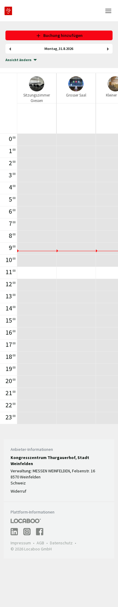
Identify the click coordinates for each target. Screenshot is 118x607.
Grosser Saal (76, 95)
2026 (69, 49)
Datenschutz (61, 543)
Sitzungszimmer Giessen (36, 98)
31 (60, 49)
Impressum (21, 543)
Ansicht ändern (18, 59)
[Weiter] (108, 49)
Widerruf (18, 491)
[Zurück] (10, 49)
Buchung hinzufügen (62, 35)
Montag (50, 49)
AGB (40, 543)
